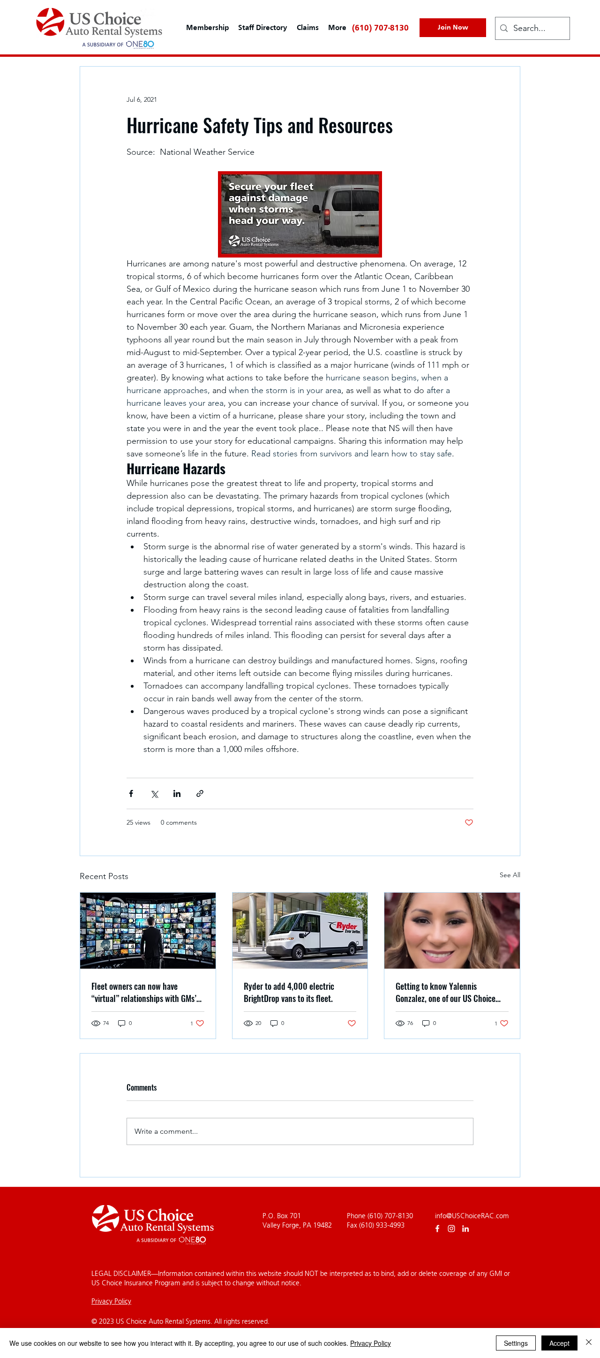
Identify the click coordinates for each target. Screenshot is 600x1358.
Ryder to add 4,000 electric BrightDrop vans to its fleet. (289, 992)
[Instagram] (451, 1228)
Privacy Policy (111, 1301)
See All (510, 875)
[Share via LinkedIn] (176, 793)
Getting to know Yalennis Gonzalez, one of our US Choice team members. (445, 992)
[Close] (588, 1342)
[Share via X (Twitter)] (154, 793)
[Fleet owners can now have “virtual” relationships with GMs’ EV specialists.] (148, 931)
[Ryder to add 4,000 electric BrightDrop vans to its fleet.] (300, 931)
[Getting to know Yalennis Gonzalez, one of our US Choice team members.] (452, 931)
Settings (516, 1343)
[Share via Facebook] (131, 793)
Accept (559, 1343)
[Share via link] (199, 793)
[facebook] (437, 1228)
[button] (307, 28)
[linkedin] (465, 1228)
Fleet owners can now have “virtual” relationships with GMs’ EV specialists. (143, 992)
